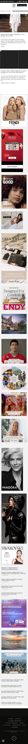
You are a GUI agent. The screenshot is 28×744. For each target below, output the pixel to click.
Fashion (2, 46)
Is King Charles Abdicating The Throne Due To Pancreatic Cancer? (13, 573)
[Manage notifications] (3, 741)
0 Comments (4, 575)
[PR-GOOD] (14, 191)
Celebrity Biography (15, 720)
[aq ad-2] (14, 640)
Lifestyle (18, 718)
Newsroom (15, 727)
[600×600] (14, 298)
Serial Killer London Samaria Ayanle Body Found (11, 580)
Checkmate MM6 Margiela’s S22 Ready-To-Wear (13, 35)
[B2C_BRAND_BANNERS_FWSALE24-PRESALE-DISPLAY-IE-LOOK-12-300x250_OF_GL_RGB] (12, 555)
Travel (22, 722)
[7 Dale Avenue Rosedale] (14, 323)
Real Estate (7, 725)
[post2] (14, 613)
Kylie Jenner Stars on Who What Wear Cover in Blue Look (12, 691)
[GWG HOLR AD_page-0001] (14, 258)
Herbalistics (17, 725)
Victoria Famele (4, 37)
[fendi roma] (14, 110)
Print (24, 725)
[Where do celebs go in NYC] (14, 663)
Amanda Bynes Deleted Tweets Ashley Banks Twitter (12, 593)
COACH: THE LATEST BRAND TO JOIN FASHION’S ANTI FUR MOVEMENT (13, 71)
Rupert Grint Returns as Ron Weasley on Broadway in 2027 (11, 686)
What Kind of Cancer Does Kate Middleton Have (12, 586)
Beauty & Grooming (12, 722)
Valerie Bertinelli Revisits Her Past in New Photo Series (12, 680)
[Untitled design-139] (12, 469)
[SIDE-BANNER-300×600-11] (14, 518)
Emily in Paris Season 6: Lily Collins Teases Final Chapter (11, 703)
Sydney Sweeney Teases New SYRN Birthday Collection (12, 697)
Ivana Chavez (3, 73)
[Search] (17, 1)
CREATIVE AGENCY (8, 1)
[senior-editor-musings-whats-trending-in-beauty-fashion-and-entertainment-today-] (14, 378)
